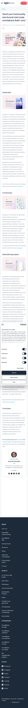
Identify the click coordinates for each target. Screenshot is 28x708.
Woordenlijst (5, 616)
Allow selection (14, 377)
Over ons (4, 529)
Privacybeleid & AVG (6, 561)
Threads (6, 684)
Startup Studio (6, 543)
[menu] (2, 3)
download (20, 439)
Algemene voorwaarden (6, 556)
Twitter (6, 673)
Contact (4, 566)
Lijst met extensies (7, 588)
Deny (14, 382)
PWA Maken (5, 584)
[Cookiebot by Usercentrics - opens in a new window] (20, 325)
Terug (3, 9)
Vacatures (5, 547)
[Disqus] (14, 496)
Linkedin (6, 681)
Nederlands (15, 702)
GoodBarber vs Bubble (5, 632)
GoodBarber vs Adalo (5, 626)
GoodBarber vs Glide (5, 643)
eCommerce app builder (7, 576)
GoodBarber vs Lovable (5, 648)
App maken (5, 581)
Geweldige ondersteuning (6, 533)
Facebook (7, 666)
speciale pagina (18, 186)
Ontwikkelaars (6, 607)
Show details (20, 368)
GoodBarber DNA (5, 539)
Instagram (7, 670)
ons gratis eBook (6, 442)
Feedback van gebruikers (6, 602)
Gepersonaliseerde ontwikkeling (7, 611)
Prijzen (4, 597)
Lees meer (14, 470)
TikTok (6, 688)
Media (3, 551)
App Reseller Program (5, 593)
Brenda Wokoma (10, 25)
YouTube (6, 677)
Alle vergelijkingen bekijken (6, 655)
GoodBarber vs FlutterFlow (6, 637)
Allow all (14, 372)
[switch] (24, 353)
